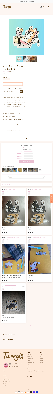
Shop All (29, 354)
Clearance (29, 356)
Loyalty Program (7, 379)
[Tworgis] (7, 6)
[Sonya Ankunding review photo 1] (13, 302)
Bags (28, 360)
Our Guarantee (8, 339)
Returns (5, 377)
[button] (6, 71)
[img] (5, 191)
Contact (41, 360)
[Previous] (6, 37)
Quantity (5, 77)
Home (4, 16)
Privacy (5, 385)
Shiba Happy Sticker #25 (10, 189)
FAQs (41, 354)
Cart (37, 7)
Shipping (5, 375)
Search (41, 358)
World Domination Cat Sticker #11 (12, 237)
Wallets (29, 368)
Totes (28, 366)
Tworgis (28, 389)
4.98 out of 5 (30, 147)
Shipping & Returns (9, 335)
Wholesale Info (6, 381)
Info (4, 371)
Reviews (41, 362)
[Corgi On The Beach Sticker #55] (19, 59)
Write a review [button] (26, 161)
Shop (28, 352)
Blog (41, 356)
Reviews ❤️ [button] (51, 199)
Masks (28, 364)
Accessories (9, 16)
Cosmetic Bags (30, 362)
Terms (4, 383)
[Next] (46, 37)
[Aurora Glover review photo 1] (13, 259)
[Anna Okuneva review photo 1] (13, 211)
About (41, 352)
